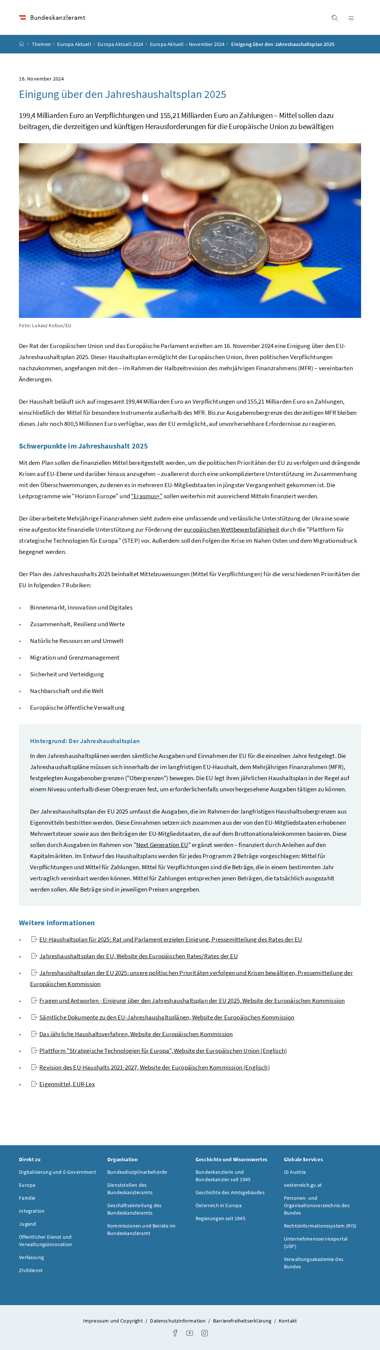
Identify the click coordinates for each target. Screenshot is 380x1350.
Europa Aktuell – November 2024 (187, 44)
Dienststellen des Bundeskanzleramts (130, 1189)
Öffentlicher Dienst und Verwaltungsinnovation (45, 1241)
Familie (27, 1198)
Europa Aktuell (74, 44)
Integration (32, 1211)
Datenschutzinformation (178, 1320)
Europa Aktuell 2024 (120, 44)
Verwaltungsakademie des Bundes (313, 1263)
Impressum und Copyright (113, 1320)
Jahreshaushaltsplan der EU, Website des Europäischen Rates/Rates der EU (138, 956)
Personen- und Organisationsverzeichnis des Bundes (317, 1205)
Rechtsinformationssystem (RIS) (320, 1225)
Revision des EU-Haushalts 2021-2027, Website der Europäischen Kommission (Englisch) (154, 1067)
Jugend (27, 1224)
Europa (27, 1185)
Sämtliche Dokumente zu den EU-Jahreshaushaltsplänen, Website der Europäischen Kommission (167, 1017)
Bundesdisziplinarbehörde (137, 1172)
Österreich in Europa (219, 1205)
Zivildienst (31, 1270)
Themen (41, 44)
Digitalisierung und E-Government (57, 1172)
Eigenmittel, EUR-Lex (67, 1084)
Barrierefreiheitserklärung (243, 1320)
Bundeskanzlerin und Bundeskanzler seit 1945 (223, 1176)
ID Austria (295, 1172)
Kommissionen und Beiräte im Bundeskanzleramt (141, 1229)
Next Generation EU (162, 845)
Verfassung (31, 1257)
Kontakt (288, 1320)
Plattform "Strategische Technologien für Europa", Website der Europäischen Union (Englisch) (163, 1051)
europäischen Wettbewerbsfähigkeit (231, 529)
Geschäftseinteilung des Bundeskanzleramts (134, 1209)
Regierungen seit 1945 (220, 1218)
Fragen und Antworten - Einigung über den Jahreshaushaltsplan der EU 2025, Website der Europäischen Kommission (192, 1000)
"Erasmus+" (147, 496)
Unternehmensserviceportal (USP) (316, 1242)
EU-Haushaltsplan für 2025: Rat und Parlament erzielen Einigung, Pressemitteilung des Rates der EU (170, 939)
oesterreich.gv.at (303, 1185)
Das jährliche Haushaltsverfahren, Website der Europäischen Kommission (136, 1034)
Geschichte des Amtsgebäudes (230, 1192)
